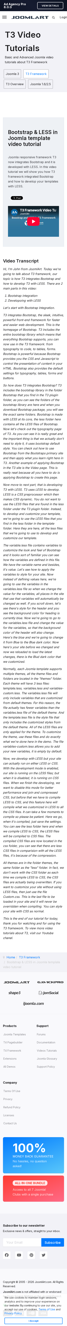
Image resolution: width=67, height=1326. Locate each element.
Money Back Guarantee (33, 1154)
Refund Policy (11, 1107)
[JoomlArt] (30, 17)
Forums (41, 1034)
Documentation (46, 1042)
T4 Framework (12, 1050)
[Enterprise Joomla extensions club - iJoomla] (33, 1003)
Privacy (7, 1099)
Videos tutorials (47, 1050)
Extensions (10, 1058)
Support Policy (46, 1066)
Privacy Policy (13, 1313)
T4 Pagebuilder (13, 1042)
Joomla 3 (12, 74)
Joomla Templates (14, 1034)
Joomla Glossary (47, 1058)
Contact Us (10, 1123)
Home (11, 957)
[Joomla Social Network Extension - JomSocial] (48, 992)
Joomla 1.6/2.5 (40, 84)
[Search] (53, 17)
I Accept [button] (34, 1320)
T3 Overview (15, 84)
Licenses (8, 1115)
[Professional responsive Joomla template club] (14, 993)
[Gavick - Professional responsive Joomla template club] (50, 982)
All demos (9, 1066)
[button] (23, 1313)
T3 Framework (36, 74)
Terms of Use (47, 1309)
